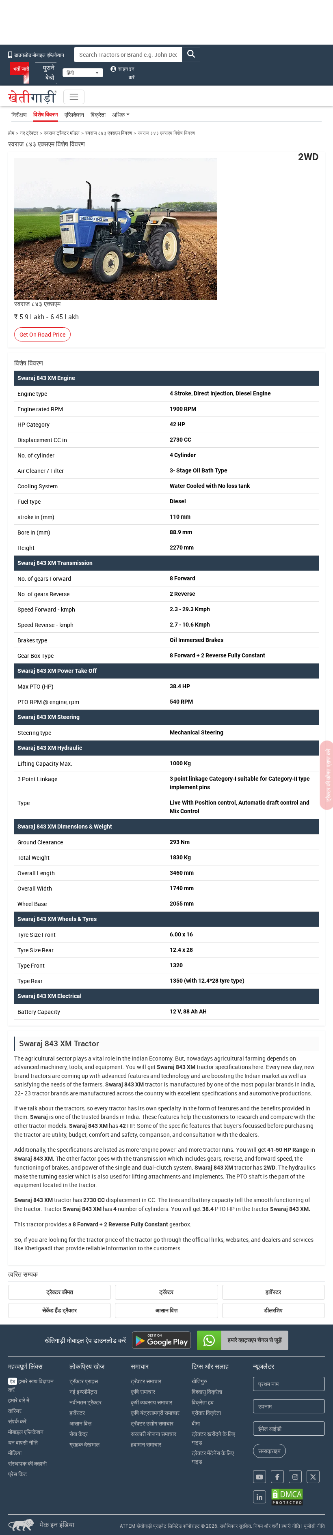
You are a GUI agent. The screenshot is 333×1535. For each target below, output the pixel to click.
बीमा (196, 1423)
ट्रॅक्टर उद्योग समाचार (152, 1423)
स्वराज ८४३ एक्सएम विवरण (108, 133)
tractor (205, 1067)
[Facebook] (277, 1476)
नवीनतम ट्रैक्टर (85, 1402)
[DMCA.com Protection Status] (287, 1497)
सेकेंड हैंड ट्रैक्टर (59, 1310)
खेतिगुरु (199, 1381)
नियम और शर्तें (265, 1525)
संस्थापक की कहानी (27, 1463)
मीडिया (15, 1453)
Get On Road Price (42, 334)
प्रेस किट (17, 1474)
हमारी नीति (290, 1525)
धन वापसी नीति (23, 1442)
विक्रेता (98, 114)
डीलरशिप (273, 1310)
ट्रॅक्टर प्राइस (83, 1381)
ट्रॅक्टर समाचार (146, 1381)
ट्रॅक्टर (166, 1292)
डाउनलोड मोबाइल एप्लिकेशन (38, 55)
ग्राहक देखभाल (84, 1444)
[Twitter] (313, 1476)
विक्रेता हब (203, 1402)
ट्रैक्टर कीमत (59, 1292)
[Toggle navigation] (73, 97)
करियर (15, 1411)
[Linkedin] (259, 1496)
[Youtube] (259, 1476)
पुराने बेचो (48, 72)
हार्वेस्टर (273, 1292)
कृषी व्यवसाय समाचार (151, 1402)
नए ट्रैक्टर (29, 133)
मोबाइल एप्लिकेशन (25, 1432)
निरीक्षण (19, 114)
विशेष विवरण (45, 114)
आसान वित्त (166, 1310)
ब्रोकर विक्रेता (206, 1413)
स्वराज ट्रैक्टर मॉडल (62, 133)
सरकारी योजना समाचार (153, 1434)
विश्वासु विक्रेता (207, 1391)
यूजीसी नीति (314, 1525)
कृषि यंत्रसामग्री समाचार (155, 1413)
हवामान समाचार (146, 1444)
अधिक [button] (118, 114)
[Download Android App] (161, 1340)
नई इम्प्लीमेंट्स (83, 1391)
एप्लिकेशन (74, 114)
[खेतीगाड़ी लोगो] (32, 97)
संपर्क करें (17, 1421)
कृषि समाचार (143, 1391)
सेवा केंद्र (78, 1434)
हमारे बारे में (18, 1400)
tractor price (102, 1239)
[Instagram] (295, 1476)
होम (11, 133)
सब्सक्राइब (269, 1451)
